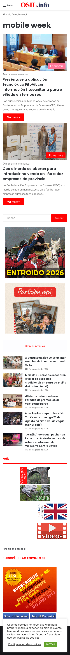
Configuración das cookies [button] (24, 644)
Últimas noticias (35, 346)
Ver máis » (13, 117)
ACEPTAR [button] (50, 644)
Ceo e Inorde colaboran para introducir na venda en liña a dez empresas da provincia (33, 173)
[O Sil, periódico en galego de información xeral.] (35, 5)
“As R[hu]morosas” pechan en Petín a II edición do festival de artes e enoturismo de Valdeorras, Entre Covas (45, 440)
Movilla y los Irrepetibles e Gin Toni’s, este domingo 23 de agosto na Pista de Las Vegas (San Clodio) (44, 419)
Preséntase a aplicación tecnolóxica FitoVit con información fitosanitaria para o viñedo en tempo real (32, 87)
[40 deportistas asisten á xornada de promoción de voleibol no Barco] (12, 401)
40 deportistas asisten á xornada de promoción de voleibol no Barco (42, 400)
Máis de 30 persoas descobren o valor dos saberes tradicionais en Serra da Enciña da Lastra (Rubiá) (45, 380)
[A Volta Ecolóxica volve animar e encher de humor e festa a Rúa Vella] (12, 362)
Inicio (8, 14)
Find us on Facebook (14, 548)
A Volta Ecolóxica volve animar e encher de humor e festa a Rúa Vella (46, 361)
